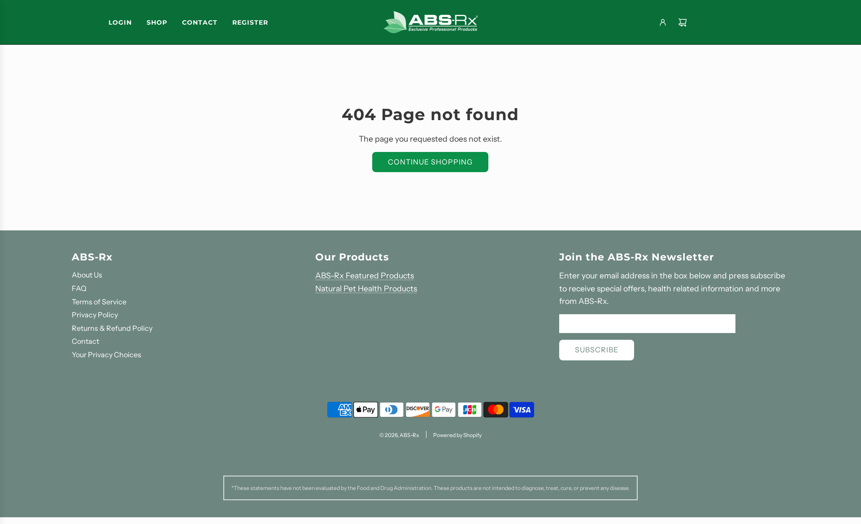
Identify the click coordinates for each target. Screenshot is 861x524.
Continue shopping (430, 161)
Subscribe (596, 349)
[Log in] (663, 22)
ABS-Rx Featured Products (364, 275)
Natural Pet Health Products (366, 288)
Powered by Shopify (457, 435)
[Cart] (682, 22)
